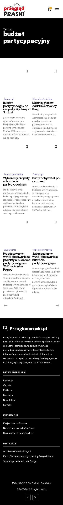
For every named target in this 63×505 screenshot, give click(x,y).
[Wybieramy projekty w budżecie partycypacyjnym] (17, 156)
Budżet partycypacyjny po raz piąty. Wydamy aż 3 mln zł (17, 108)
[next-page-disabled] (57, 305)
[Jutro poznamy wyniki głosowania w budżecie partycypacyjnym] (46, 231)
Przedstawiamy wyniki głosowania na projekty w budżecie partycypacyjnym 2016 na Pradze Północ (16, 261)
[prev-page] (5, 305)
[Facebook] (28, 497)
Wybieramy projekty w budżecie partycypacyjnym (16, 181)
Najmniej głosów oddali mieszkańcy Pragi (44, 106)
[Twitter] (35, 497)
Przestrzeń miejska (42, 99)
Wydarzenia (10, 249)
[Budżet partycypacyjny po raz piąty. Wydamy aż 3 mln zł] (17, 81)
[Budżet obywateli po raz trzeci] (46, 156)
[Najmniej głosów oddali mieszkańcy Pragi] (46, 81)
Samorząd (9, 99)
